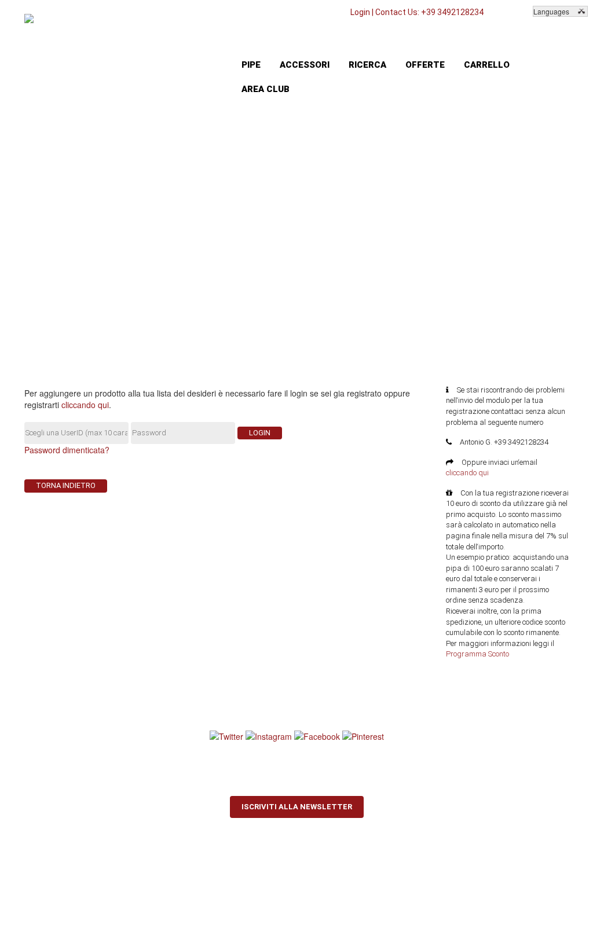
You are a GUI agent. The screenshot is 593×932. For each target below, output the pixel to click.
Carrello (487, 65)
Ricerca (367, 65)
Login (360, 12)
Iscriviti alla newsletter (296, 806)
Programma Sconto (477, 654)
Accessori (305, 65)
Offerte (425, 65)
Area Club (265, 89)
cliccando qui (85, 404)
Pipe (251, 65)
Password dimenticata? (66, 450)
